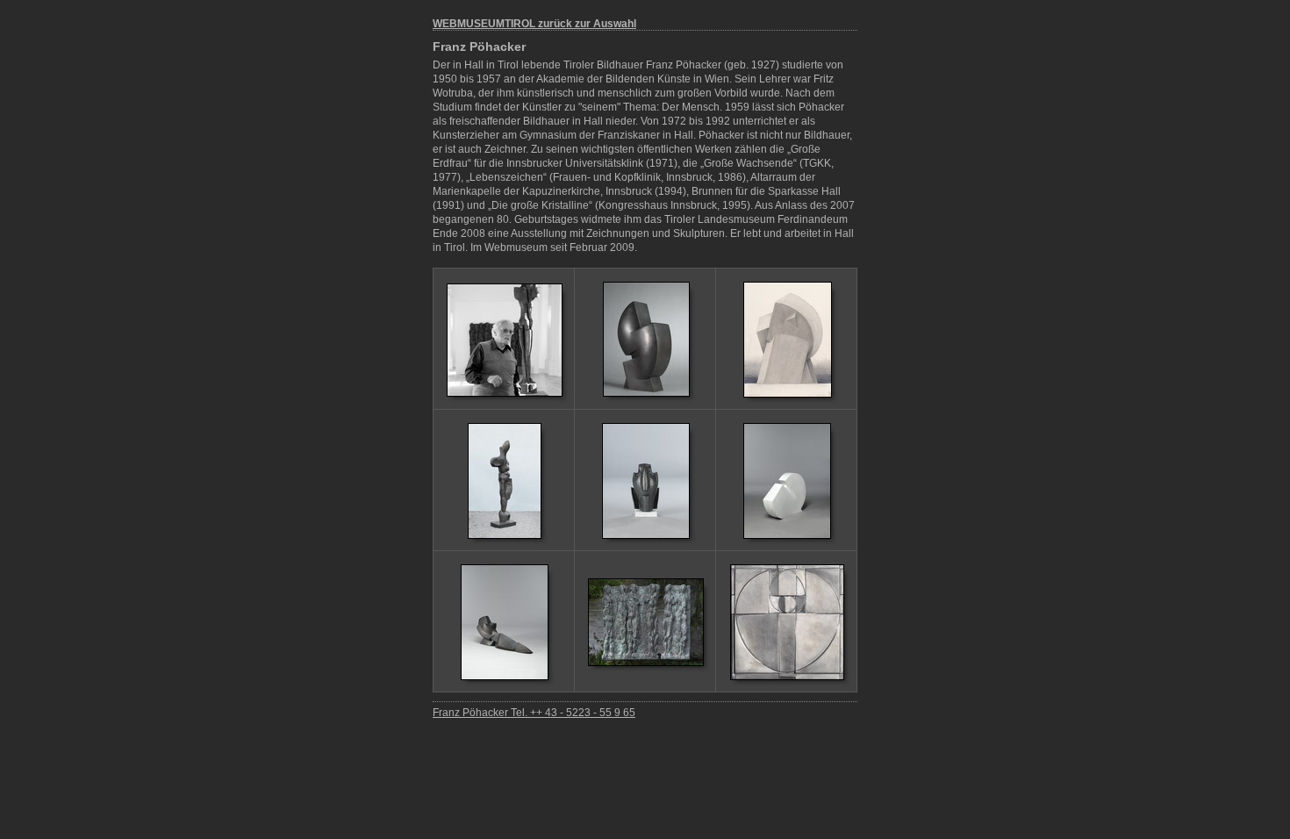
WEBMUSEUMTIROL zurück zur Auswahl (534, 24)
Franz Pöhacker (479, 46)
